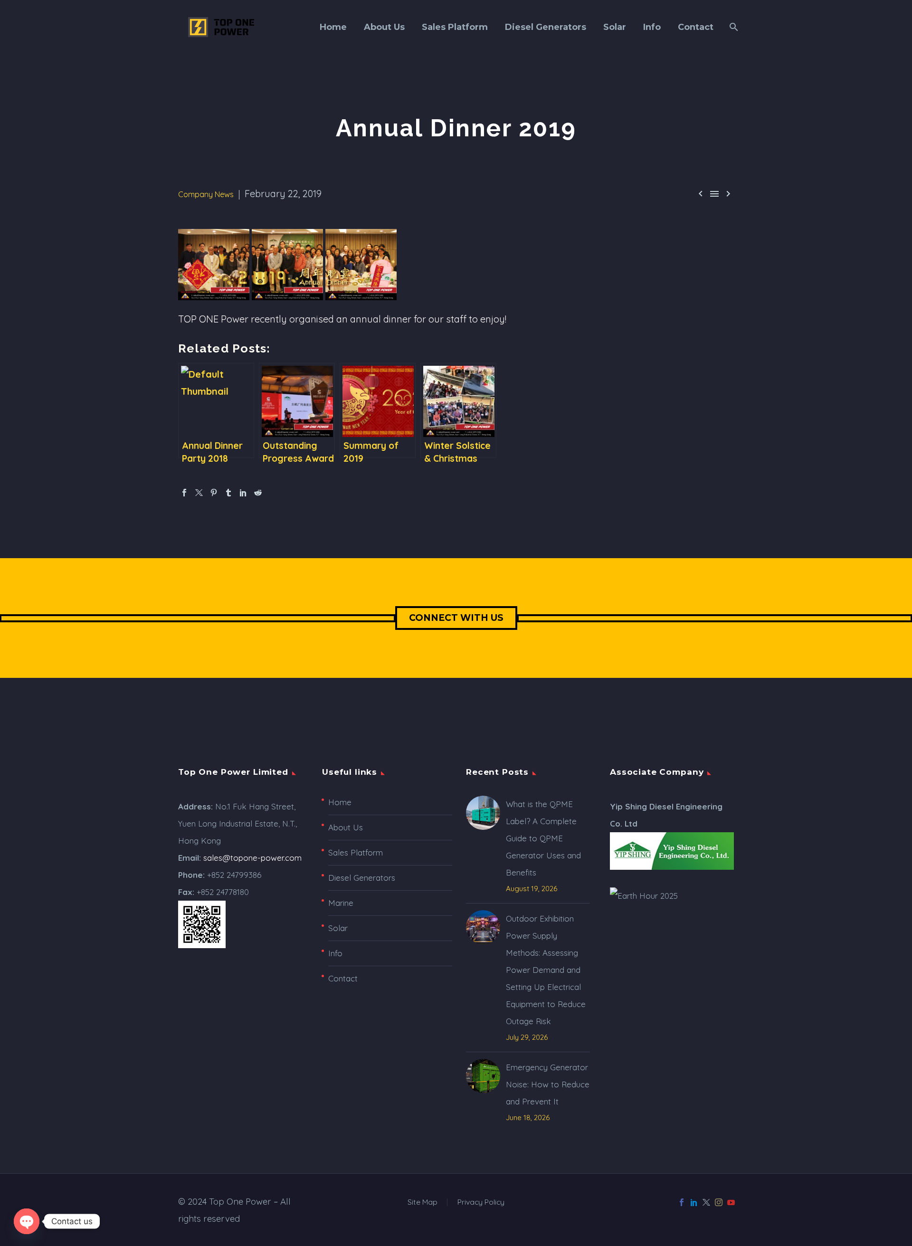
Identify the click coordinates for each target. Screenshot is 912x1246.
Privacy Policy (480, 1202)
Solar (614, 27)
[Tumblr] (228, 492)
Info (652, 27)
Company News (206, 194)
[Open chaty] (26, 1221)
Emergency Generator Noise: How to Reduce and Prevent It (547, 1084)
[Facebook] (184, 492)
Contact (695, 27)
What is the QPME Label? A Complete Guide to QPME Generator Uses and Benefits (543, 838)
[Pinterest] (214, 492)
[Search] (732, 27)
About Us (384, 27)
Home (333, 27)
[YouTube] (731, 1202)
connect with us (456, 617)
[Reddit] (258, 492)
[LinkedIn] (243, 492)
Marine (340, 903)
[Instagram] (718, 1202)
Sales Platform (455, 27)
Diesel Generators (545, 27)
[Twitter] (199, 492)
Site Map (422, 1202)
